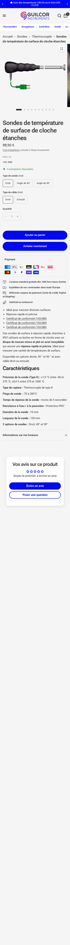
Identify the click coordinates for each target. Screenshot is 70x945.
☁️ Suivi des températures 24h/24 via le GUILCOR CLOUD (35, 3)
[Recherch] (59, 15)
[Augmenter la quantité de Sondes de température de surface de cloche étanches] (17, 216)
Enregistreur (28, 26)
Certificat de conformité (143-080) (26, 318)
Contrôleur (44, 26)
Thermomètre (10, 26)
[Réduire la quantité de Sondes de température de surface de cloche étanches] (6, 216)
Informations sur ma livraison (20, 435)
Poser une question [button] (35, 495)
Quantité (7, 208)
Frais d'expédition (11, 150)
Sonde (57, 26)
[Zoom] (61, 48)
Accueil (8, 36)
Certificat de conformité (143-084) (26, 323)
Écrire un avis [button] (35, 486)
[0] (64, 15)
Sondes (22, 36)
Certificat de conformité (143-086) (26, 327)
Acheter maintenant (35, 246)
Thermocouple (42, 36)
